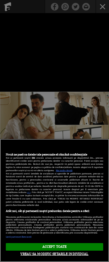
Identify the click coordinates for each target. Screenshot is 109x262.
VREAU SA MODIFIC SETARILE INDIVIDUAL (54, 254)
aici (29, 192)
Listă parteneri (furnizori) (18, 237)
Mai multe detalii (64, 170)
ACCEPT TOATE (54, 247)
